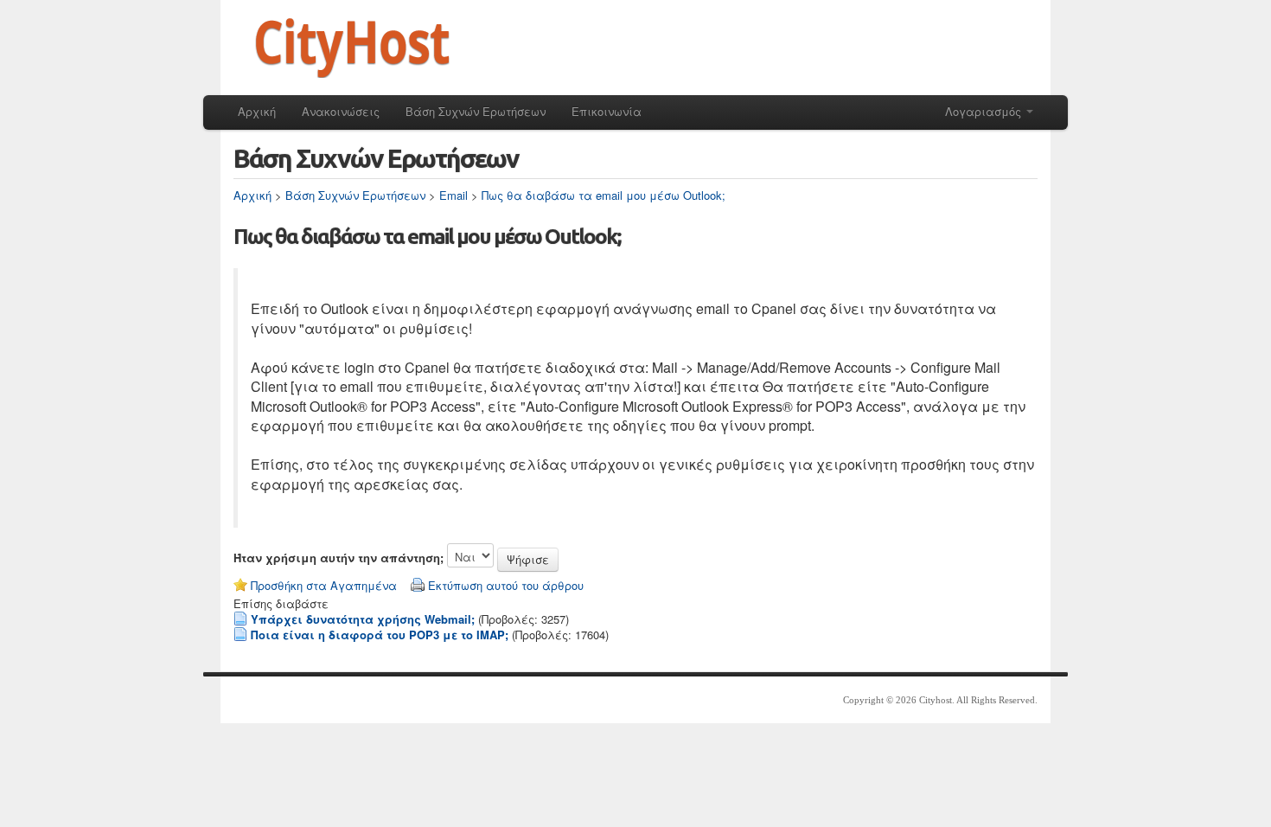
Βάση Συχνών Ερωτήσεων (476, 111)
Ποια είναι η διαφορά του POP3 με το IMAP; (379, 634)
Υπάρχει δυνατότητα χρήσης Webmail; (363, 619)
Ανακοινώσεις (341, 111)
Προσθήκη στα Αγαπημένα (324, 585)
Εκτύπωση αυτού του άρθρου (506, 585)
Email (453, 195)
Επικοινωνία (607, 111)
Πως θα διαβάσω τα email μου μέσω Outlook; (603, 195)
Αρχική (257, 111)
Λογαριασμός (985, 111)
